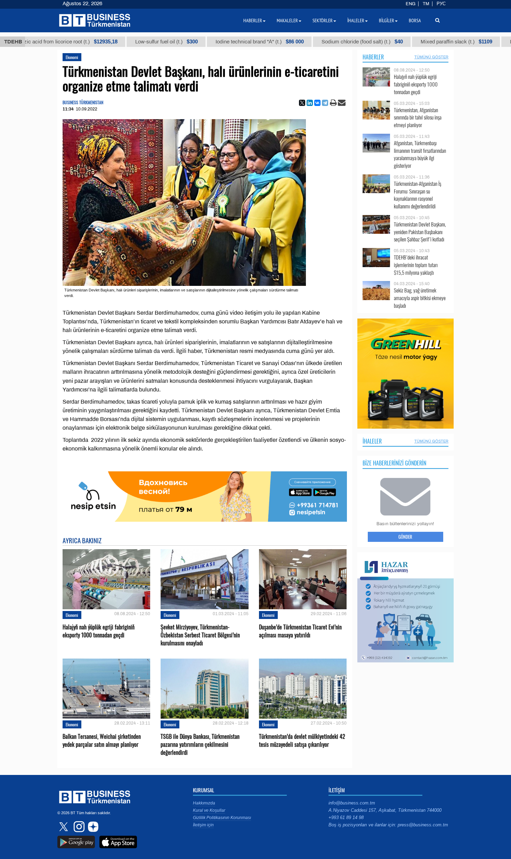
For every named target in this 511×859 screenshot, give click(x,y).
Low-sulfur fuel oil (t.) (142, 41)
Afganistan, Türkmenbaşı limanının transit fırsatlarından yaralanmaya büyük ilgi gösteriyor (420, 154)
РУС (441, 3)
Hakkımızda (204, 803)
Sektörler (323, 20)
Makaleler (287, 20)
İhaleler (372, 441)
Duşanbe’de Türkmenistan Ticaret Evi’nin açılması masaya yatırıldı (300, 631)
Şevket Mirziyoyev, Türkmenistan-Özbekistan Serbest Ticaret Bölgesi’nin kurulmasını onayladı (200, 635)
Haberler (373, 57)
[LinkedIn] (310, 103)
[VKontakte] (317, 103)
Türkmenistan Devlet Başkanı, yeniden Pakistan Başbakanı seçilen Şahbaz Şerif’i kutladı (420, 232)
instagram (78, 827)
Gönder (405, 536)
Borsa (415, 20)
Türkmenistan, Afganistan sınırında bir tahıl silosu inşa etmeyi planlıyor (417, 117)
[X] (302, 103)
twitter (64, 827)
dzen (92, 827)
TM (426, 3)
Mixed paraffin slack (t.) (432, 41)
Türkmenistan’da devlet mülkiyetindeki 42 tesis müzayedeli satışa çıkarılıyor (302, 741)
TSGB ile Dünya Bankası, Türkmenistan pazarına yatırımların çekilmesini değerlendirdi (200, 745)
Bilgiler (386, 20)
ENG (410, 3)
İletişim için (203, 825)
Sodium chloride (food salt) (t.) (338, 41)
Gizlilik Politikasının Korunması (222, 817)
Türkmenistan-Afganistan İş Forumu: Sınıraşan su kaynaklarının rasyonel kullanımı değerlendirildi (417, 195)
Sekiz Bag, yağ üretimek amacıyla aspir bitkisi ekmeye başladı (420, 298)
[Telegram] (325, 103)
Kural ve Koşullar (209, 810)
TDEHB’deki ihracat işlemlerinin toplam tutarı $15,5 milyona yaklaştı (416, 265)
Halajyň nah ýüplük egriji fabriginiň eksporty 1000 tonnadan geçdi (99, 631)
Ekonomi (72, 57)
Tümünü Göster (431, 57)
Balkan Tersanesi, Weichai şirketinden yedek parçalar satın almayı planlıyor (102, 741)
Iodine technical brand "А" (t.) (236, 41)
